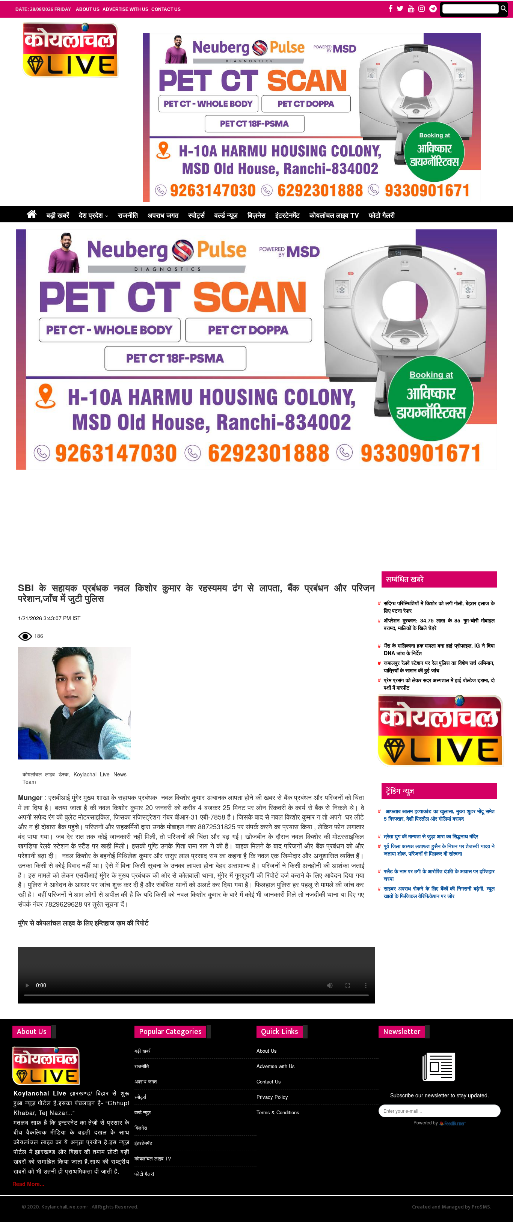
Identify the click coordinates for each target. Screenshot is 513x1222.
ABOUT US (88, 9)
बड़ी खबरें (58, 215)
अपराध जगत (163, 215)
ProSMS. (481, 1206)
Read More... (28, 1183)
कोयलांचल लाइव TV (334, 215)
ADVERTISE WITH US (125, 9)
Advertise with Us (275, 1066)
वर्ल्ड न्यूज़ (226, 215)
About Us (266, 1050)
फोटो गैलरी (382, 215)
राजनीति (128, 215)
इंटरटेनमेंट (287, 215)
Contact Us (166, 9)
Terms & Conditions (277, 1112)
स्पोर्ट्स (196, 215)
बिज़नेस (256, 215)
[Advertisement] (196, 522)
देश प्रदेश (91, 215)
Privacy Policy (272, 1096)
